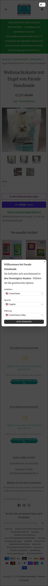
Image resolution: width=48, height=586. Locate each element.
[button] (42, 5)
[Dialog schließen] (44, 261)
